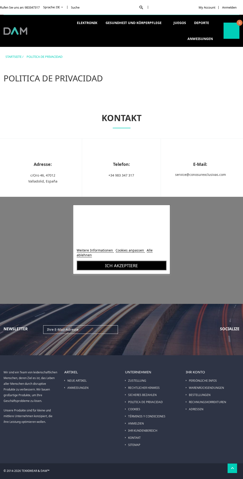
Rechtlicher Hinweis (144, 388)
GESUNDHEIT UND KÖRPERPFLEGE (134, 22)
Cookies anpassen (130, 250)
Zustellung (137, 381)
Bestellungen (199, 395)
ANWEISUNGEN (78, 388)
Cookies (134, 409)
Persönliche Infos (203, 381)
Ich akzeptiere (121, 265)
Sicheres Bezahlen (142, 395)
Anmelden (136, 423)
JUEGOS (179, 22)
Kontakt (134, 438)
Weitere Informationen (95, 250)
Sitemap (134, 445)
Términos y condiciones (146, 416)
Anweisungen (200, 38)
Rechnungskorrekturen (207, 402)
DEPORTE (202, 22)
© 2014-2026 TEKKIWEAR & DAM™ (26, 471)
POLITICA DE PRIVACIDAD (145, 402)
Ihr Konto (195, 372)
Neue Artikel (77, 381)
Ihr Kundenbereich (142, 431)
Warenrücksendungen (206, 388)
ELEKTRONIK (87, 22)
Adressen (196, 409)
